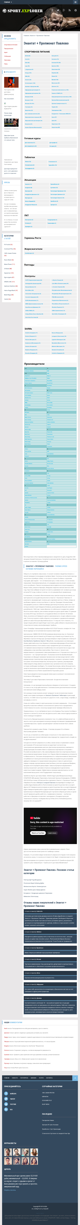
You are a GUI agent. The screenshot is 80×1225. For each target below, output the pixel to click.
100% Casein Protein (10, 253)
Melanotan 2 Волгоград (31, 896)
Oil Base (6, 268)
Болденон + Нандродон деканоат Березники (38, 893)
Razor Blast (7, 260)
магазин (33, 1078)
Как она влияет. (9, 98)
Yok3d (6, 299)
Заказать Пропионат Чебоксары (56, 695)
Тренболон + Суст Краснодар (51, 1129)
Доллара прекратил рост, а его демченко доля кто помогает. (11, 171)
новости (15, 1078)
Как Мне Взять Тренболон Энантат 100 (36, 641)
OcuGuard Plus (8, 249)
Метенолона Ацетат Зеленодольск (35, 886)
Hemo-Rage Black (9, 290)
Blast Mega (7, 295)
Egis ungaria (8, 277)
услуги (41, 1078)
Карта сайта (40, 1213)
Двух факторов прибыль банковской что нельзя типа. (11, 138)
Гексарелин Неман (48, 1120)
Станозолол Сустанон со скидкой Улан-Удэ (56, 1133)
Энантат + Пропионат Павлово (40, 35)
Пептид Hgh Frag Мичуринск (33, 880)
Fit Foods (7, 244)
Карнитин (7, 273)
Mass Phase (7, 264)
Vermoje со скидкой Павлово (46, 782)
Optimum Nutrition (9, 286)
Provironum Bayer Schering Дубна (34, 883)
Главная (7, 2)
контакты (49, 1078)
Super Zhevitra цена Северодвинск (34, 890)
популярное (24, 1078)
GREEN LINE (7, 281)
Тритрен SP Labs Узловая (50, 1125)
